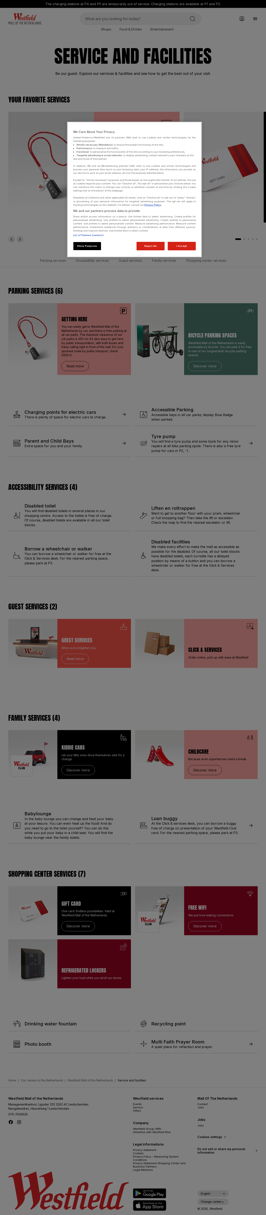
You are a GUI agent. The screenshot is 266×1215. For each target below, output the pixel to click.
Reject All (150, 246)
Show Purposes (87, 246)
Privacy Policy (152, 204)
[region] (134, 190)
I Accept (181, 246)
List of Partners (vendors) (88, 235)
